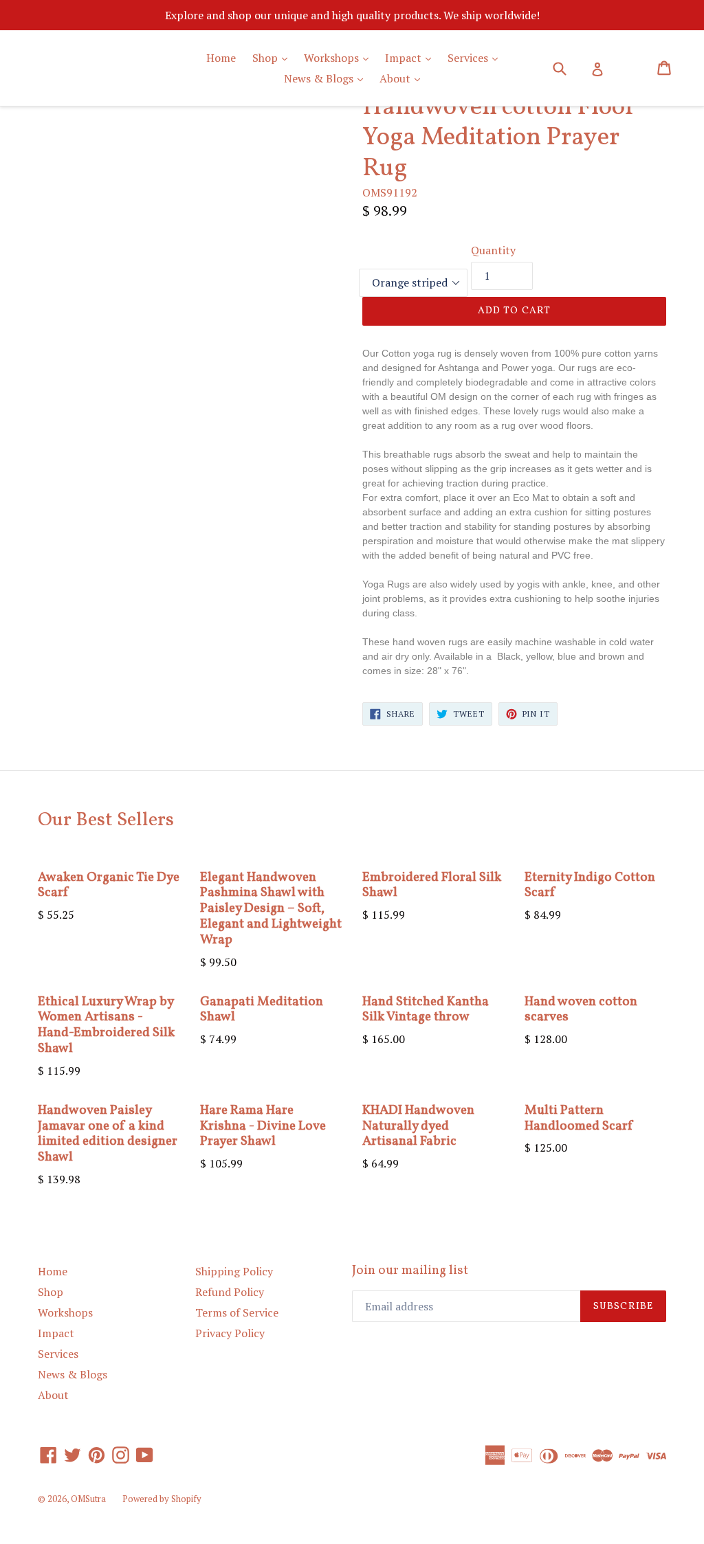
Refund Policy (229, 1291)
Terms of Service (236, 1312)
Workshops (339, 57)
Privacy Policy (230, 1333)
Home (221, 57)
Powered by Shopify (161, 1498)
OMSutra (88, 1498)
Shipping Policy (234, 1271)
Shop (273, 57)
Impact (411, 57)
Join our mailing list (410, 1271)
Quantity (493, 250)
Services (476, 57)
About (403, 78)
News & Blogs (327, 78)
